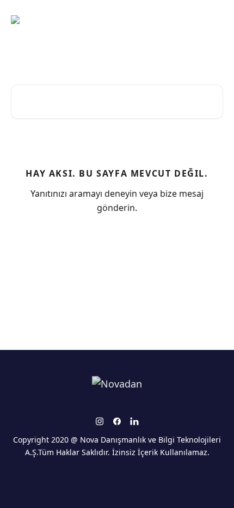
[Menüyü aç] (213, 19)
